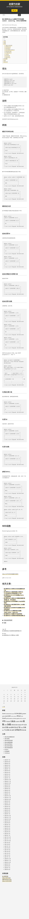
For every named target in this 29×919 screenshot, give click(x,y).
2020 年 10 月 (8, 862)
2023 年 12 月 (8, 795)
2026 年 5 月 (7, 763)
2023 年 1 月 (7, 813)
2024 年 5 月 (7, 788)
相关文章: (6, 62)
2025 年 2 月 (7, 776)
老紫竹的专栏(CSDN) (6, 879)
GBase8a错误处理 (9, 747)
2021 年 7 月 (7, 846)
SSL (21, 718)
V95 (3, 721)
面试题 (24, 730)
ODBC (22, 716)
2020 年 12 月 (8, 858)
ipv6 (6, 716)
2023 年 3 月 (7, 810)
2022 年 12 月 (8, 815)
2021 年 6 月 (7, 848)
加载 (9, 724)
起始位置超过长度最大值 (10, 49)
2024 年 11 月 (8, 781)
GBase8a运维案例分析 (9, 737)
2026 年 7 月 (7, 760)
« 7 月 (3, 706)
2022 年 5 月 (7, 828)
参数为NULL (8, 57)
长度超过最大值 (8, 52)
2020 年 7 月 (7, 867)
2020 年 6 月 (7, 869)
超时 (13, 730)
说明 (5, 42)
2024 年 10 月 (8, 783)
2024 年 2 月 (7, 792)
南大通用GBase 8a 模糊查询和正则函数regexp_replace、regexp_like (12, 611)
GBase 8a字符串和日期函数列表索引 (10, 574)
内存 (21, 721)
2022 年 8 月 (7, 822)
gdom (3, 716)
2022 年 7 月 (7, 824)
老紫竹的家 (14, 3)
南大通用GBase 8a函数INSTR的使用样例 (13, 614)
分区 (6, 725)
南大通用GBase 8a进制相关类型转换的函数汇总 (14, 615)
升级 (12, 725)
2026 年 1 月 (7, 768)
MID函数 (5, 58)
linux (19, 716)
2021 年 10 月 (8, 840)
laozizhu (15, 25)
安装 (6, 727)
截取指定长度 (8, 46)
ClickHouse (7, 753)
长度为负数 (8, 55)
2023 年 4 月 (7, 808)
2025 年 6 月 (7, 770)
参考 (5, 60)
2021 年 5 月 (7, 849)
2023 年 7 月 (7, 803)
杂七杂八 (6, 749)
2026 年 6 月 (7, 761)
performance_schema (11, 718)
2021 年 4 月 (7, 851)
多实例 (15, 725)
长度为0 (7, 54)
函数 (5, 622)
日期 (24, 727)
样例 (5, 43)
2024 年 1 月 (7, 794)
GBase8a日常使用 (8, 620)
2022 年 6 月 (7, 826)
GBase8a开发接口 (9, 744)
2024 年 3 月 (7, 790)
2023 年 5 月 (7, 806)
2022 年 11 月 (8, 817)
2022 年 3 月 (7, 831)
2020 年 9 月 (7, 864)
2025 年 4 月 (7, 772)
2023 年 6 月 (7, 804)
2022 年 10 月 (8, 819)
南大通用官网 (5, 876)
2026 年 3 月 (7, 765)
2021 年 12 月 (8, 837)
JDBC (9, 716)
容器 (10, 727)
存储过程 (20, 724)
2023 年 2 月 (7, 812)
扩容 (18, 727)
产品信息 (8, 721)
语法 (5, 40)
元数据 (12, 721)
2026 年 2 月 (7, 767)
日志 (22, 727)
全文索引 (17, 721)
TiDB (23, 718)
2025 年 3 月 (7, 774)
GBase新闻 (7, 738)
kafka (12, 716)
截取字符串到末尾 (9, 45)
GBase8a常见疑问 (9, 746)
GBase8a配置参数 (9, 742)
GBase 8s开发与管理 (6, 881)
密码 (12, 727)
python (18, 718)
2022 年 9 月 (7, 821)
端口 (3, 730)
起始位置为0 (8, 48)
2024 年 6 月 (7, 786)
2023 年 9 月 (7, 801)
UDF (25, 718)
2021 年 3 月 (7, 853)
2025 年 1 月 (7, 777)
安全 (3, 727)
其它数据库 (7, 751)
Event (3, 713)
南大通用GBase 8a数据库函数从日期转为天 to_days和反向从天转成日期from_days (13, 592)
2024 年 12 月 (8, 779)
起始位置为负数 (8, 51)
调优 (11, 730)
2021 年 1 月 (7, 857)
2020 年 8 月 (7, 866)
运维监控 (18, 730)
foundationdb (8, 713)
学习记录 (24, 725)
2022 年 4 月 (7, 830)
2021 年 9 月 (7, 842)
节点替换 (6, 730)
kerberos (15, 716)
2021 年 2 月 (7, 855)
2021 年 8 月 (7, 844)
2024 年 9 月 (7, 785)
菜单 (15, 10)
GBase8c (12, 713)
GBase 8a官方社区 (6, 878)
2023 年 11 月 (8, 797)
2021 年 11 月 (8, 839)
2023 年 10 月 (8, 799)
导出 (15, 727)
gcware (24, 713)
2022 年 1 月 (7, 835)
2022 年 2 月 (7, 833)
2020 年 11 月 (8, 860)
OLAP (4, 718)
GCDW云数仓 (18, 713)
